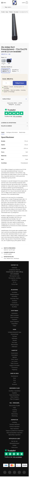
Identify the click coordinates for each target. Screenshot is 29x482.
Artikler (14, 451)
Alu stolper (16, 12)
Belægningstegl (14, 310)
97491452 (14, 273)
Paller (13, 413)
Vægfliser (13, 398)
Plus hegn (14, 348)
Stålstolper (14, 352)
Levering (14, 415)
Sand (13, 383)
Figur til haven (14, 369)
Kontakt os (14, 285)
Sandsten (13, 306)
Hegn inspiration (14, 434)
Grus (14, 385)
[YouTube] (23, 478)
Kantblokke (14, 319)
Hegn (7, 12)
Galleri (2, 134)
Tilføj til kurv (19, 83)
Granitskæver (13, 381)
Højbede (14, 362)
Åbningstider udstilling (14, 283)
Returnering (14, 419)
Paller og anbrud (6, 128)
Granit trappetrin (14, 327)
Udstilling (14, 428)
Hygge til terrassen (14, 371)
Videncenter (14, 453)
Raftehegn (14, 344)
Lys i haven (14, 367)
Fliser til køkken (14, 402)
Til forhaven (14, 373)
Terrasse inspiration (14, 430)
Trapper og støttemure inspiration (14, 436)
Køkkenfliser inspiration (14, 440)
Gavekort (13, 390)
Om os (14, 287)
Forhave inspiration (14, 432)
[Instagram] (9, 478)
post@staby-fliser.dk (13, 275)
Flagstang (14, 375)
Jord (14, 388)
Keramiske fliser (14, 304)
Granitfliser (14, 302)
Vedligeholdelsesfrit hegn (14, 337)
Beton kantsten (14, 321)
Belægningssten (14, 300)
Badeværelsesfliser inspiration (14, 438)
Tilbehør (11, 12)
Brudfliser (13, 312)
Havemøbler (14, 360)
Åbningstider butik (14, 281)
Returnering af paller (14, 411)
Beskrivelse (22, 134)
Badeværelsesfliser (14, 400)
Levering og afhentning (8, 125)
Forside (3, 12)
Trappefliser (14, 329)
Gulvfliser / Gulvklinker (14, 396)
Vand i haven (13, 365)
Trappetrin (14, 325)
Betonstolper (14, 350)
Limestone (14, 308)
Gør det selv (14, 447)
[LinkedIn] (18, 478)
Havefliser (14, 298)
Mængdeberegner (14, 449)
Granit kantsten (14, 323)
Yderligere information (12, 134)
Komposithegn (14, 339)
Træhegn (14, 342)
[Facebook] (4, 478)
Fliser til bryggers (13, 404)
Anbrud (14, 417)
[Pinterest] (14, 478)
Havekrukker (14, 358)
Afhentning (14, 421)
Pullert (14, 331)
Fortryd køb (14, 289)
